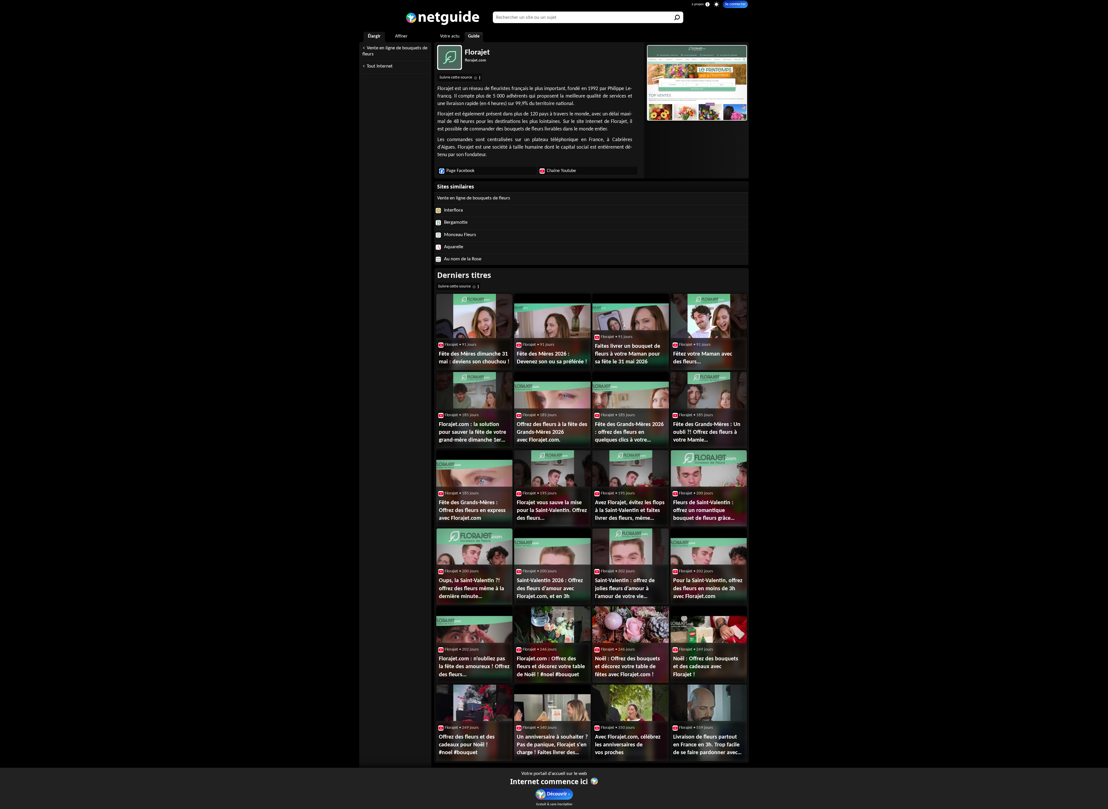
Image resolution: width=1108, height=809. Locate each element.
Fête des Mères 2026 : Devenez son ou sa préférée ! (552, 358)
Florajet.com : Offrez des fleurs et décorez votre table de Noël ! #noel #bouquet (551, 666)
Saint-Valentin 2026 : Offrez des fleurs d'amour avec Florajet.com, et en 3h (550, 588)
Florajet (477, 53)
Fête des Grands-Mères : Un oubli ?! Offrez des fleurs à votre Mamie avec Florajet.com (706, 433)
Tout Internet (380, 66)
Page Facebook (460, 171)
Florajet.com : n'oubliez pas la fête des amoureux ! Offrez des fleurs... (474, 666)
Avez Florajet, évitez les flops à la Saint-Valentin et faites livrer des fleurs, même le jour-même (630, 511)
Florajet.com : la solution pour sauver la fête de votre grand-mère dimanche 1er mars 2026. (472, 433)
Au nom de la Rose (462, 259)
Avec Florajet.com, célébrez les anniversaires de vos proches (627, 745)
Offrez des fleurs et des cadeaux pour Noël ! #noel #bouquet (467, 745)
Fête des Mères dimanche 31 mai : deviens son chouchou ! (474, 358)
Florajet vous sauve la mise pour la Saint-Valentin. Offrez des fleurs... (552, 510)
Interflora (453, 210)
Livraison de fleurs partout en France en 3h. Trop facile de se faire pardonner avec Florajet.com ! (706, 745)
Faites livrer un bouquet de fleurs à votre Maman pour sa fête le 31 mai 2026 (627, 354)
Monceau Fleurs (459, 234)
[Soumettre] (677, 17)
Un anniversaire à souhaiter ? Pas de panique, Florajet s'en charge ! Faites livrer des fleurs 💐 (552, 745)
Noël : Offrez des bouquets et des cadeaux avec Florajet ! (705, 666)
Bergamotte (455, 222)
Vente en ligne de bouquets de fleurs (394, 51)
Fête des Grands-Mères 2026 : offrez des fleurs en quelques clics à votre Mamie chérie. (629, 433)
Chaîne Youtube (561, 171)
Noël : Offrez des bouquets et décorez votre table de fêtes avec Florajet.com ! (627, 666)
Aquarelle (453, 246)
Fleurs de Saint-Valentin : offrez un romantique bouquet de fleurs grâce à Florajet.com (703, 511)
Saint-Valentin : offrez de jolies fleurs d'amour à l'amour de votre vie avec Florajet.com (625, 589)
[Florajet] (696, 83)
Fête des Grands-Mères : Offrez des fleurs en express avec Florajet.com (472, 510)
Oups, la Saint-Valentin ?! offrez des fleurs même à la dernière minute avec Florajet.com (471, 589)
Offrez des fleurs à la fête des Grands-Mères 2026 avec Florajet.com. (552, 432)
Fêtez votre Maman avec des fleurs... (702, 358)
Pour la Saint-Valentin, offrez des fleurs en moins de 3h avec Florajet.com (707, 588)
